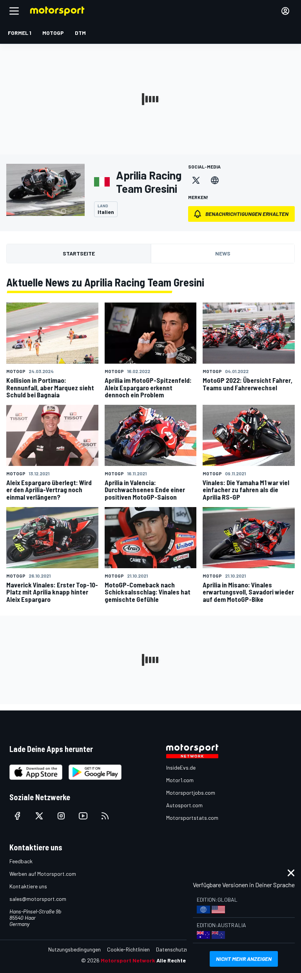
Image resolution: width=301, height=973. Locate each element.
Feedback (21, 861)
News (222, 253)
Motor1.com (180, 780)
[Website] (215, 180)
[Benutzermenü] (285, 11)
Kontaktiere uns (28, 886)
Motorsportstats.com (192, 817)
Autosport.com (184, 805)
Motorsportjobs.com (190, 792)
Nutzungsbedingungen (74, 949)
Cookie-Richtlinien (128, 949)
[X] (196, 180)
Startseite (79, 253)
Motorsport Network (128, 960)
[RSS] (105, 816)
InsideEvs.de (181, 767)
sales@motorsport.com (37, 898)
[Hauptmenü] (14, 11)
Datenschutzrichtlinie (181, 949)
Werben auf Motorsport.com (42, 873)
